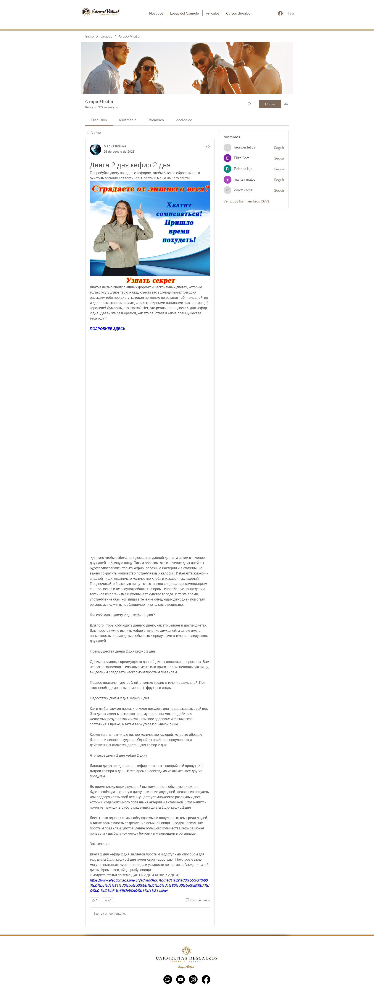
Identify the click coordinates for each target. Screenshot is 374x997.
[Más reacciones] (107, 900)
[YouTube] (180, 979)
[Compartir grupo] (286, 103)
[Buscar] (249, 104)
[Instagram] (193, 979)
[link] (99, 120)
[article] (150, 532)
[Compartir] (207, 146)
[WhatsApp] (167, 979)
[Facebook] (206, 979)
